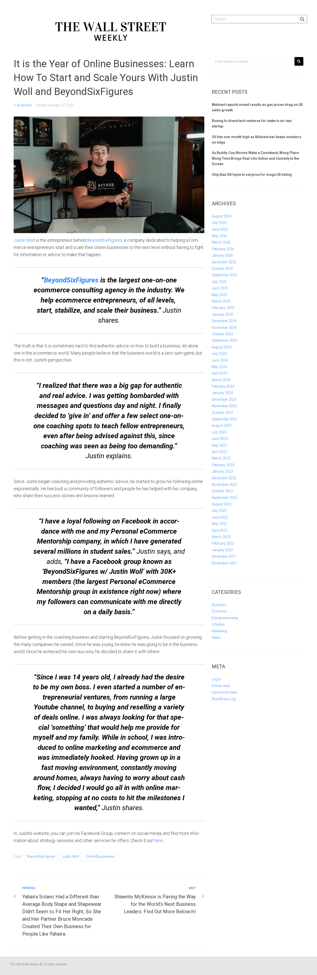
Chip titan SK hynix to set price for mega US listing (252, 175)
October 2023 (222, 413)
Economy (219, 611)
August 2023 (222, 425)
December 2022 (224, 478)
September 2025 (224, 275)
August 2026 (222, 216)
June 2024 (220, 360)
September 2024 (224, 340)
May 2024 (219, 367)
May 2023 (219, 445)
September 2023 (224, 419)
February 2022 (223, 543)
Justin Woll (24, 240)
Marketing (219, 631)
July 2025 (219, 282)
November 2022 (224, 485)
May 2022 (219, 524)
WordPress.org (224, 699)
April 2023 (219, 452)
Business (24, 105)
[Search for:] (252, 61)
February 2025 (223, 308)
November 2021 (224, 563)
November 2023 (224, 406)
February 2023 (223, 465)
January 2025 (222, 314)
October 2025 (222, 269)
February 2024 (223, 386)
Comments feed (224, 692)
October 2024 (222, 334)
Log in (216, 679)
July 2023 (219, 432)
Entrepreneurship (225, 618)
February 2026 (223, 249)
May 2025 (219, 295)
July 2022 (219, 511)
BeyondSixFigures (104, 240)
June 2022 (220, 517)
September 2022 (224, 498)
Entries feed (221, 686)
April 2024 (219, 373)
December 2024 (224, 321)
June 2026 (220, 229)
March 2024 (221, 380)
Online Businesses (100, 856)
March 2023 (221, 458)
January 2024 (222, 393)
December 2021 (224, 556)
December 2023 (224, 399)
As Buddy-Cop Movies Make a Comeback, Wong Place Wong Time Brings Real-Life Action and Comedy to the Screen (255, 158)
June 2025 (220, 288)
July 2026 (219, 223)
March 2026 (221, 242)
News (216, 638)
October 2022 (222, 491)
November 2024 (224, 328)
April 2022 (219, 530)
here (158, 840)
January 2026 (222, 255)
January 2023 (222, 471)
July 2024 (219, 354)
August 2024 (222, 347)
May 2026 (219, 236)
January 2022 (222, 550)
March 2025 (221, 301)
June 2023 (220, 439)
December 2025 (224, 262)
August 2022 (222, 504)
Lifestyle (218, 624)
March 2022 (221, 537)
